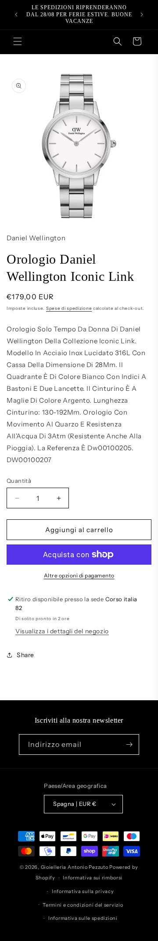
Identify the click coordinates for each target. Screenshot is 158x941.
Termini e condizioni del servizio (83, 905)
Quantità (19, 480)
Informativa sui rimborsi (92, 878)
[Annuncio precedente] (16, 14)
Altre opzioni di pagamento (79, 575)
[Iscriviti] (129, 744)
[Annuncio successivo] (141, 14)
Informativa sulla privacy (83, 891)
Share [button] (25, 655)
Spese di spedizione (69, 308)
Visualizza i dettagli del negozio (62, 631)
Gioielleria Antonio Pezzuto (75, 867)
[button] (17, 41)
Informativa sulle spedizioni (83, 918)
